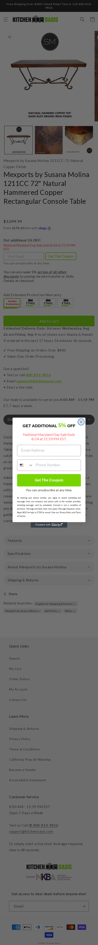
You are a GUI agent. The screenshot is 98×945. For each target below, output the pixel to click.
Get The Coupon (49, 480)
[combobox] (25, 465)
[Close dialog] (81, 422)
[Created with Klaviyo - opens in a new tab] (49, 525)
